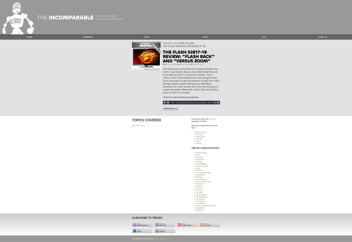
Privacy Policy (159, 239)
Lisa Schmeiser (171, 64)
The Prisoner (200, 199)
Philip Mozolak (198, 64)
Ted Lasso (199, 188)
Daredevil (199, 157)
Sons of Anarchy (201, 179)
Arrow (198, 155)
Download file (170, 108)
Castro (198, 141)
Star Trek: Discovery (203, 181)
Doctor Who (200, 159)
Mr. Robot (199, 170)
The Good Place (201, 195)
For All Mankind (201, 164)
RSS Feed (199, 134)
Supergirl (199, 186)
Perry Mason (200, 175)
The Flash (212, 119)
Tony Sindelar (185, 64)
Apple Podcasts (201, 132)
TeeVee (167, 43)
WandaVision (200, 208)
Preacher (199, 177)
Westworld (199, 210)
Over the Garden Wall (203, 173)
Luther (198, 168)
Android (198, 143)
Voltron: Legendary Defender (206, 206)
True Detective (201, 203)
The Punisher (200, 201)
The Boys (199, 190)
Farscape (199, 161)
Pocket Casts (200, 137)
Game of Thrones (202, 166)
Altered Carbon (201, 153)
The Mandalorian (201, 197)
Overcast (199, 139)
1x (215, 102)
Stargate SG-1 (201, 184)
